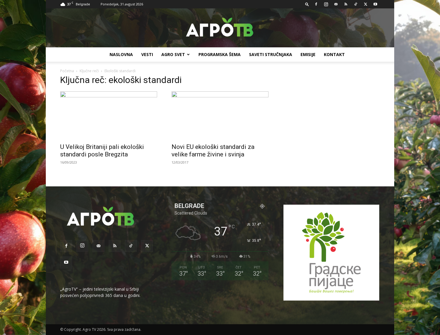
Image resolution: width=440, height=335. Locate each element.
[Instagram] (325, 4)
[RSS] (345, 4)
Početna (67, 70)
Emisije (308, 54)
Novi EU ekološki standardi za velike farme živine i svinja (213, 150)
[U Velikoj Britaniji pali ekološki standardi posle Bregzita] (108, 115)
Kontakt (334, 54)
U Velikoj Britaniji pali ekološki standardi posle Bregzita (102, 150)
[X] (365, 4)
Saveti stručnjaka (270, 54)
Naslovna (121, 54)
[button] (307, 4)
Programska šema (219, 54)
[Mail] (335, 4)
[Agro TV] (220, 28)
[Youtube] (375, 4)
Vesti (147, 54)
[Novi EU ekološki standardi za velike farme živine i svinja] (220, 115)
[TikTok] (355, 4)
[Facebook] (316, 4)
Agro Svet (173, 54)
